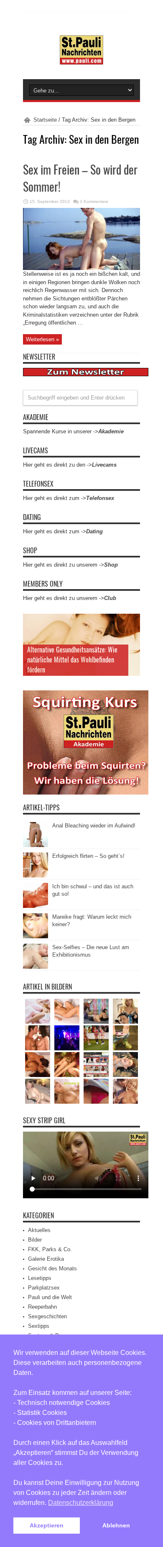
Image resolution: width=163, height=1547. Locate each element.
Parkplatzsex (44, 1288)
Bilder (35, 1240)
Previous (131, 622)
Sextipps (38, 1326)
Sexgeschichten (47, 1316)
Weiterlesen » (42, 339)
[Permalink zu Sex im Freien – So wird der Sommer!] (81, 268)
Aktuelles (39, 1230)
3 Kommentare (94, 201)
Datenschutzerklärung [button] (80, 1502)
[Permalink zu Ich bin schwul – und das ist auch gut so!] (35, 906)
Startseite (45, 120)
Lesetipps (39, 1278)
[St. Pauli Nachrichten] (81, 58)
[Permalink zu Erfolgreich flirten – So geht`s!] (35, 875)
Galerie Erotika (46, 1259)
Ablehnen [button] (116, 1525)
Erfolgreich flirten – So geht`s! (88, 856)
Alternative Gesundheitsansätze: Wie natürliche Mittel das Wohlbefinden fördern (72, 660)
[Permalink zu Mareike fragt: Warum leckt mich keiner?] (35, 936)
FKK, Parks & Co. (50, 1249)
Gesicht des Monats (52, 1268)
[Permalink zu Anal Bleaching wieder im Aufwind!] (35, 845)
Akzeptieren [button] (47, 1525)
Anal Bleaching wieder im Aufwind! (93, 825)
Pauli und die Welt (50, 1297)
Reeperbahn (42, 1307)
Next (131, 635)
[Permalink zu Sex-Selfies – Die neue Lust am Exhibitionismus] (35, 967)
